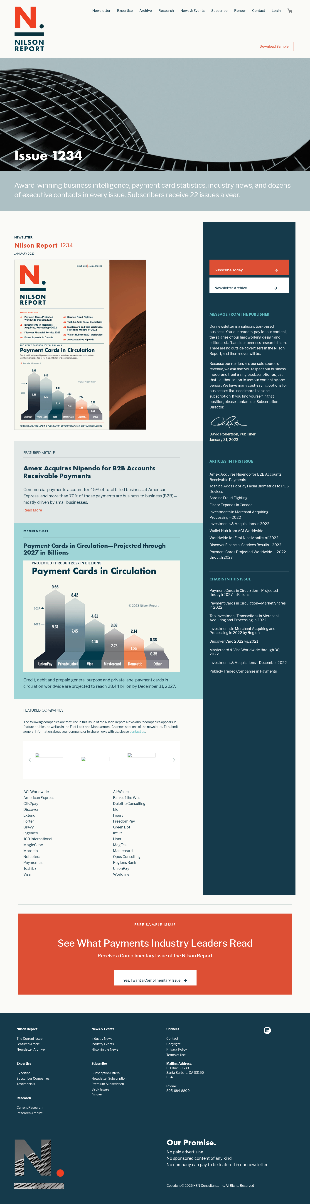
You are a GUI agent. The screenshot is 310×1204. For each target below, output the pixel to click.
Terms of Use (176, 1055)
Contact (258, 10)
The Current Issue (29, 1038)
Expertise (125, 10)
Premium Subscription (107, 1084)
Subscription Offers (105, 1073)
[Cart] (289, 10)
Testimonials (26, 1084)
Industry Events (102, 1044)
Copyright (173, 1044)
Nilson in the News (104, 1049)
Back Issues (100, 1089)
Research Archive (30, 1113)
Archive (145, 10)
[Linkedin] (267, 1030)
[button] (174, 760)
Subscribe (219, 10)
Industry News (101, 1038)
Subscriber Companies (33, 1078)
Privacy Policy (176, 1049)
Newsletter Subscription (108, 1078)
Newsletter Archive (31, 1049)
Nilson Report (35, 245)
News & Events (192, 10)
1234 (66, 245)
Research (166, 10)
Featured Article (28, 1044)
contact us (137, 731)
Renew (240, 10)
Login (276, 10)
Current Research (29, 1107)
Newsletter (101, 10)
